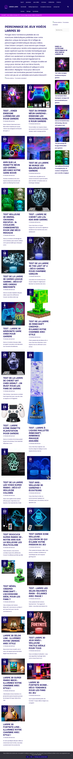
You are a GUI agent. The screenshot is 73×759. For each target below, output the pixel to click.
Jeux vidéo (36, 2)
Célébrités (51, 2)
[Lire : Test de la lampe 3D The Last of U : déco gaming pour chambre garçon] (38, 248)
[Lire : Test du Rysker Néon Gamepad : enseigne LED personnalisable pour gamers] (38, 96)
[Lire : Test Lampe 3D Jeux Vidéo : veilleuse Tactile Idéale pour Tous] (38, 623)
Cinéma (58, 2)
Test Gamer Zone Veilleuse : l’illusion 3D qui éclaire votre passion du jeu (39, 539)
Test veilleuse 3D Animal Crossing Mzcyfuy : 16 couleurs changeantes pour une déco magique (11, 223)
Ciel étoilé (23, 7)
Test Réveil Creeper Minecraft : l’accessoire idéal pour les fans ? (11, 593)
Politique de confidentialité (41, 756)
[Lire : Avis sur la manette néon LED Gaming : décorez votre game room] (13, 147)
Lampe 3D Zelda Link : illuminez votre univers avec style (12, 639)
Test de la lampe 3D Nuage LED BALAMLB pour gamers (39, 166)
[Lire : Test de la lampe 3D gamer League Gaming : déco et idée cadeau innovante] (13, 261)
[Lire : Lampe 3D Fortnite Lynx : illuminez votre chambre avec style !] (13, 713)
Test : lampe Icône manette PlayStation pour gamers (11, 429)
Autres (22, 11)
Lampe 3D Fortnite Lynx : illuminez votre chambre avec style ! (12, 729)
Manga (28, 11)
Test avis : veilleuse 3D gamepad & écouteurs (36, 486)
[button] (68, 7)
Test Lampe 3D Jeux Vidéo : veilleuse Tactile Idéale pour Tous (37, 643)
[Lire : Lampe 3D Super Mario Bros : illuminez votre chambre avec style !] (13, 666)
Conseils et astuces (45, 7)
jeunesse (28, 2)
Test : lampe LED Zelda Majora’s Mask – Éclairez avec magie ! (38, 592)
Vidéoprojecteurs (33, 7)
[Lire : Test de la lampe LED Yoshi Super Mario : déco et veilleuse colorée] (13, 464)
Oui (27, 756)
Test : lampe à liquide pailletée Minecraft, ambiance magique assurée (39, 434)
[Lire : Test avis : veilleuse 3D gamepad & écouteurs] (38, 467)
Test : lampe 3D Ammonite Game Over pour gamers (12, 332)
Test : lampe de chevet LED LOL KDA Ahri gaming (38, 217)
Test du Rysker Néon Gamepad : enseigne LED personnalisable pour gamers (38, 116)
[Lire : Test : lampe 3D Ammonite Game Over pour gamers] (13, 314)
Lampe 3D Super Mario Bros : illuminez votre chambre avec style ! (12, 682)
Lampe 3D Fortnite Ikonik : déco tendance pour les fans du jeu (38, 687)
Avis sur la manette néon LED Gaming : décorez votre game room (11, 167)
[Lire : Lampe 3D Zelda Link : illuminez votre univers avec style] (13, 624)
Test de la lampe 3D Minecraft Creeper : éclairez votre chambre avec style (39, 328)
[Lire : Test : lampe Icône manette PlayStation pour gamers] (13, 413)
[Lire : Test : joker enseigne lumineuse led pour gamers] (13, 96)
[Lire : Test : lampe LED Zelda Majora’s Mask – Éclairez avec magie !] (38, 573)
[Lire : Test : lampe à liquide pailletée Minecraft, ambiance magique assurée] (36, 388)
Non (31, 756)
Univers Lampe (13, 7)
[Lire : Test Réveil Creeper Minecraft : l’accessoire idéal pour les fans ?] (13, 571)
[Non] (71, 755)
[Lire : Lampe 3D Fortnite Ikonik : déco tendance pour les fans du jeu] (38, 671)
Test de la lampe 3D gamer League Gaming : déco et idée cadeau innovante (13, 281)
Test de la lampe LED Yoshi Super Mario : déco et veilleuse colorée (13, 487)
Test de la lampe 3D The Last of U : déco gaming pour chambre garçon (39, 268)
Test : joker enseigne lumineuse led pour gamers (11, 114)
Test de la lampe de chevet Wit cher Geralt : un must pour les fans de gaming (13, 383)
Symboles (35, 11)
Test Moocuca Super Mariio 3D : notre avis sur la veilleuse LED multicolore (13, 539)
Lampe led (56, 7)
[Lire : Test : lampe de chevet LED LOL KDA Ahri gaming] (38, 199)
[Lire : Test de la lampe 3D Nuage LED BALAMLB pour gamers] (38, 148)
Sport (22, 2)
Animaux (43, 2)
